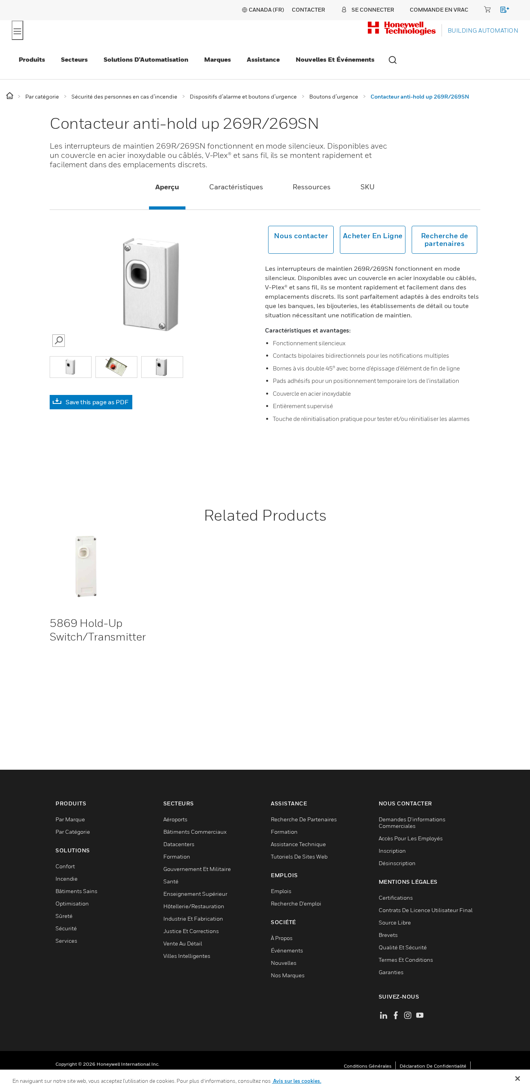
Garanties (391, 972)
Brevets (388, 934)
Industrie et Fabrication (193, 918)
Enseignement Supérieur (195, 893)
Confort (65, 866)
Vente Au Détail (182, 943)
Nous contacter (301, 236)
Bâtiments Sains (76, 891)
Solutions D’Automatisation (146, 59)
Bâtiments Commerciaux (195, 831)
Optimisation (72, 903)
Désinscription (397, 863)
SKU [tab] (367, 187)
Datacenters (178, 844)
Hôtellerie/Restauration (193, 906)
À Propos (282, 938)
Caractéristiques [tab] (236, 187)
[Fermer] (517, 1078)
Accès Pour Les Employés (411, 838)
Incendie (66, 878)
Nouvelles (283, 962)
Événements (287, 950)
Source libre (395, 922)
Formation (176, 856)
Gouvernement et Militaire (197, 869)
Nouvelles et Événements (335, 59)
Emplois (281, 891)
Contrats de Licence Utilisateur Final (426, 910)
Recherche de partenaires (444, 240)
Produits (32, 59)
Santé (170, 881)
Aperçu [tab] (167, 187)
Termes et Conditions (406, 959)
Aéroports (175, 819)
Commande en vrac (439, 9)
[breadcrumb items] (10, 96)
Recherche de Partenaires (304, 819)
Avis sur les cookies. (296, 1081)
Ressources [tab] (312, 187)
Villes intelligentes (186, 955)
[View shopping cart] (501, 11)
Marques (217, 59)
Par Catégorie (72, 831)
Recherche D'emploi (296, 903)
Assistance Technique (298, 844)
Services (66, 940)
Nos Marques (288, 975)
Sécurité (66, 928)
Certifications (396, 897)
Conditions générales (367, 1066)
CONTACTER (308, 9)
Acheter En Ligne (373, 236)
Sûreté (64, 915)
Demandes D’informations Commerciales (412, 822)
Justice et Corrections (191, 931)
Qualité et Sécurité (403, 947)
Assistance (263, 59)
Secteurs (74, 59)
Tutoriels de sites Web (299, 856)
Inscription (392, 850)
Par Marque (70, 819)
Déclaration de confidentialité (433, 1066)
